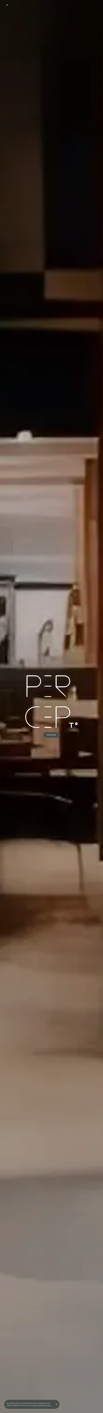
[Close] (56, 1404)
